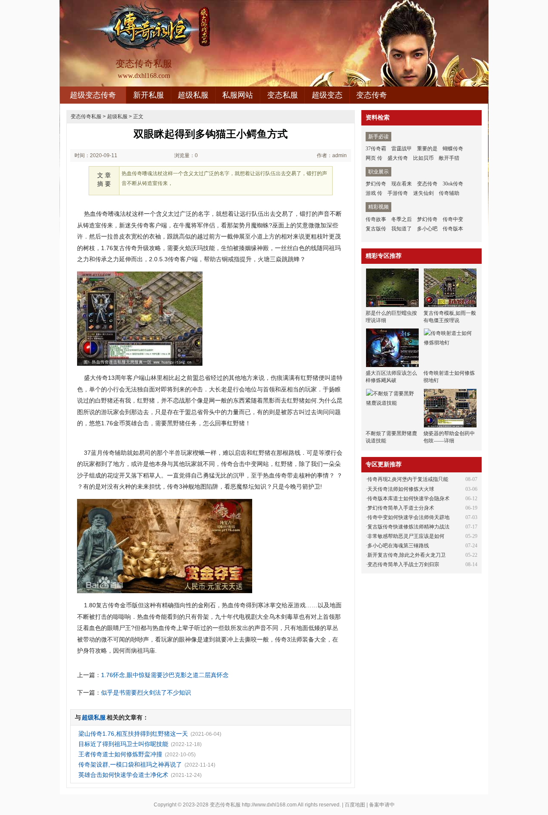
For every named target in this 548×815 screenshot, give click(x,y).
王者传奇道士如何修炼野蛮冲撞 (120, 754)
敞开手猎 (449, 158)
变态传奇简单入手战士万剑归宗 (403, 564)
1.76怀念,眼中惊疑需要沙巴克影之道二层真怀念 (165, 675)
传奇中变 (453, 219)
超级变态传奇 (93, 95)
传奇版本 (453, 229)
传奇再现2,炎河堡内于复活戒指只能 (407, 479)
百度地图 (355, 805)
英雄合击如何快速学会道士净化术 (123, 774)
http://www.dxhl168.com (269, 805)
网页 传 (374, 158)
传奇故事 (376, 219)
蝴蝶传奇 (453, 149)
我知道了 (401, 229)
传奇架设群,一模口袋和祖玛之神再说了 (130, 764)
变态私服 (282, 95)
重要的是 (427, 149)
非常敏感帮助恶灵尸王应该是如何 (405, 536)
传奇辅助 (449, 193)
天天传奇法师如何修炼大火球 (400, 489)
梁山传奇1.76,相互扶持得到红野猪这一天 (133, 733)
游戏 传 (374, 193)
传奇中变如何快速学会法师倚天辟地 (408, 517)
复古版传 (376, 229)
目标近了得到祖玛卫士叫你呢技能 (123, 743)
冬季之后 (401, 219)
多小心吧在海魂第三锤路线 (398, 546)
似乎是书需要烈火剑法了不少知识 (146, 692)
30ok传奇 (453, 184)
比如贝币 (423, 158)
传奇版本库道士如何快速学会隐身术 (408, 499)
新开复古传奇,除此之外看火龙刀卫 (406, 555)
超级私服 (193, 95)
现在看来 (401, 184)
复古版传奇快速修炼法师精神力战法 (408, 527)
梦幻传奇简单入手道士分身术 (400, 508)
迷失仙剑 (423, 193)
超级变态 (327, 95)
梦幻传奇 (376, 184)
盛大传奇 (397, 158)
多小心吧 (427, 229)
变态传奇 (371, 95)
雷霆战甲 (401, 149)
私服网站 (237, 95)
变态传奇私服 (86, 116)
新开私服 (148, 95)
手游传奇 (397, 193)
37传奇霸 (376, 149)
